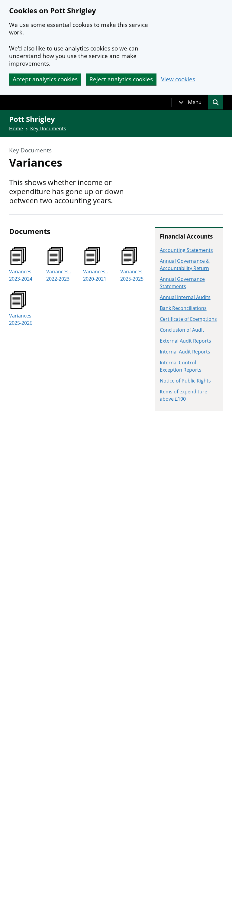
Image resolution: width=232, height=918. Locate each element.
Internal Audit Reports (185, 351)
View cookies (178, 79)
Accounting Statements (186, 250)
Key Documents (48, 128)
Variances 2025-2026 (20, 319)
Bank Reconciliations (183, 308)
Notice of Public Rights (185, 380)
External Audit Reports (185, 340)
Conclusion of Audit (182, 330)
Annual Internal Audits (185, 297)
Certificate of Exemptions (188, 319)
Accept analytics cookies (45, 79)
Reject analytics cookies (121, 79)
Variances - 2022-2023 (58, 275)
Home (16, 128)
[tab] (190, 102)
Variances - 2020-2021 (95, 275)
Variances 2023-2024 (20, 275)
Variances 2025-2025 (131, 275)
